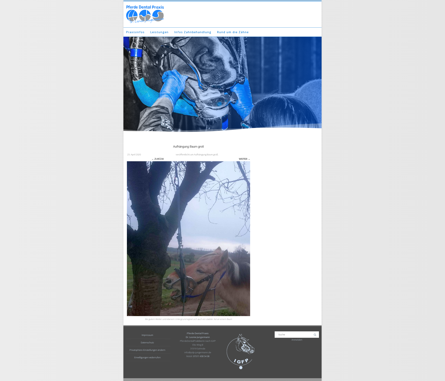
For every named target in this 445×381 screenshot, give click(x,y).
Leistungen (159, 32)
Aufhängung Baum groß (206, 154)
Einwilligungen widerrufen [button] (147, 357)
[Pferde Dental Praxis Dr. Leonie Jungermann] (145, 14)
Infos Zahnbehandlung (192, 32)
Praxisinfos (135, 32)
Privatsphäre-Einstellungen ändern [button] (147, 349)
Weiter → (244, 159)
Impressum (147, 335)
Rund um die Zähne (233, 32)
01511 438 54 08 (201, 356)
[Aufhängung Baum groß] (188, 238)
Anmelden (297, 339)
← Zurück (158, 159)
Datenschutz (147, 342)
